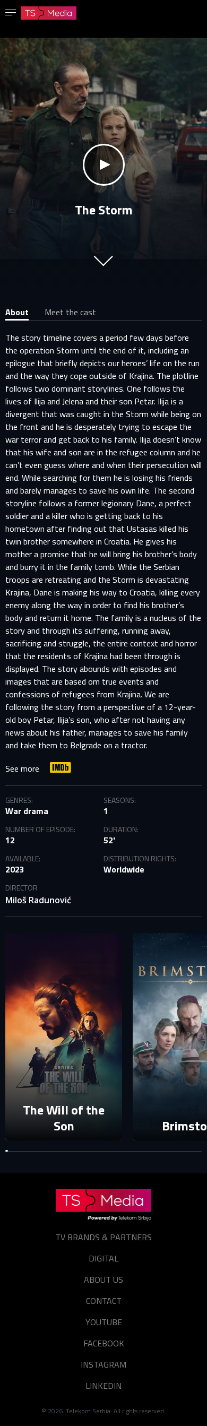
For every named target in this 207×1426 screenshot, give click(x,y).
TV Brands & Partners (103, 1237)
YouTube (103, 1322)
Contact (104, 1300)
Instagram (103, 1364)
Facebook (103, 1343)
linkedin (103, 1385)
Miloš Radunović (38, 900)
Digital (103, 1258)
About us (103, 1279)
